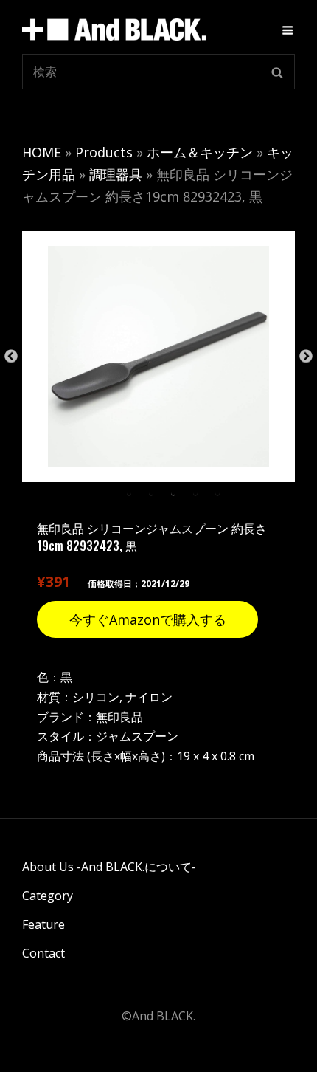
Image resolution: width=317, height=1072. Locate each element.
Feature (43, 924)
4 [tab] (195, 493)
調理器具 (115, 174)
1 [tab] (129, 493)
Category (47, 895)
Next (306, 356)
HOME (41, 152)
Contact (43, 953)
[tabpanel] (158, 356)
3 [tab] (173, 493)
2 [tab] (151, 493)
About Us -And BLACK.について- (109, 867)
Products (104, 152)
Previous (11, 356)
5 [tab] (217, 493)
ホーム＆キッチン (200, 152)
